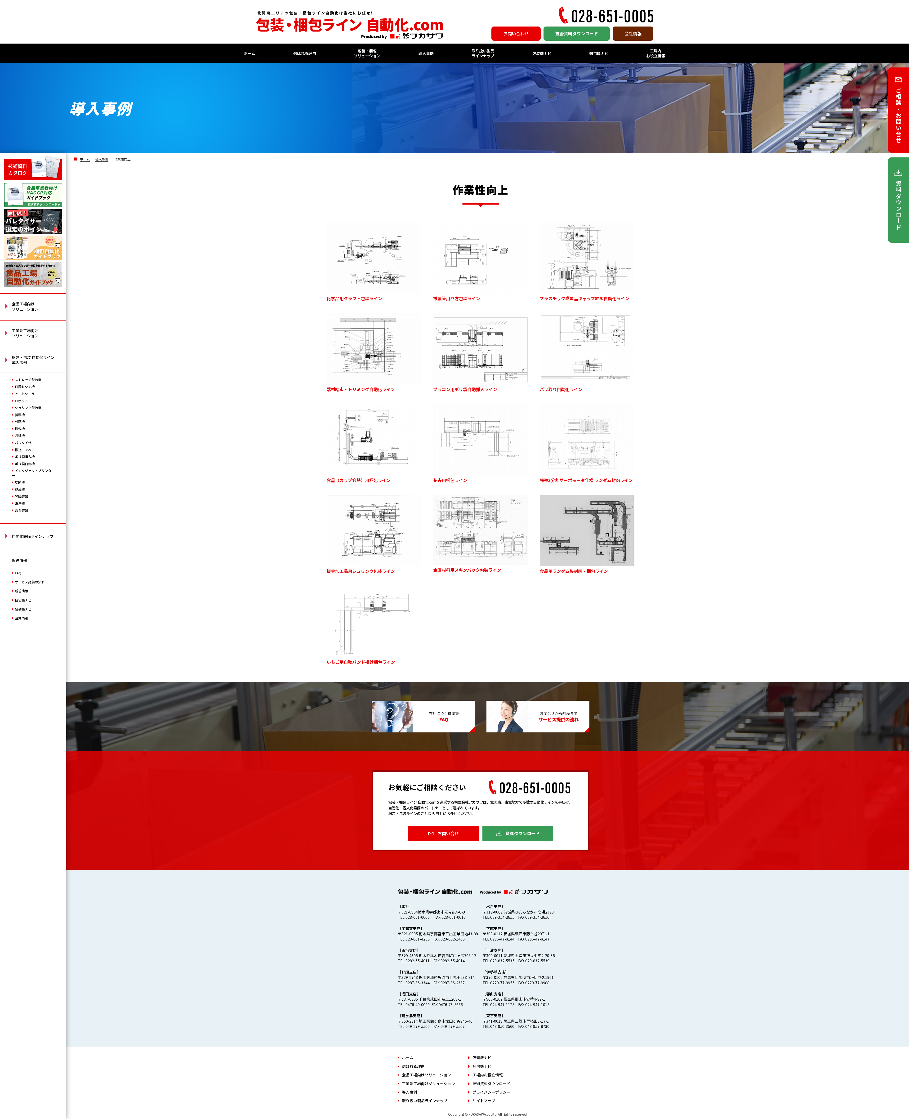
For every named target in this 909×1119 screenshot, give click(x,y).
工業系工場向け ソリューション (25, 333)
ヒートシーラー (26, 393)
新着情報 (21, 590)
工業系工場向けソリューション (428, 1083)
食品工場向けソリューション (426, 1075)
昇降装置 (21, 496)
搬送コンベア (25, 449)
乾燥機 (20, 489)
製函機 (20, 414)
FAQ (18, 573)
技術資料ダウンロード (576, 33)
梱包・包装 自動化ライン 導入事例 (33, 359)
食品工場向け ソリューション (25, 306)
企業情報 (21, 618)
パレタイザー (25, 442)
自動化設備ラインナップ (32, 536)
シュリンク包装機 (28, 407)
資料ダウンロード (523, 833)
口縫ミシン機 (25, 386)
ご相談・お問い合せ (898, 115)
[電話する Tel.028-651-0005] (606, 15)
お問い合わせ (516, 33)
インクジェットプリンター (31, 473)
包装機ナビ (541, 53)
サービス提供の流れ (30, 582)
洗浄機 (20, 503)
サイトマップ (483, 1100)
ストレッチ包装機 (28, 379)
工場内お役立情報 (655, 53)
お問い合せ (448, 833)
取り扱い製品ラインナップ (483, 53)
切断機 (20, 482)
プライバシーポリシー (491, 1092)
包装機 (20, 435)
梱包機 (20, 428)
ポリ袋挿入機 (25, 456)
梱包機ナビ (598, 53)
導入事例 (426, 53)
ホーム (249, 53)
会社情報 (633, 33)
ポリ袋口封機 (25, 463)
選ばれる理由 (304, 53)
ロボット (21, 400)
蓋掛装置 (21, 510)
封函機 (20, 421)
